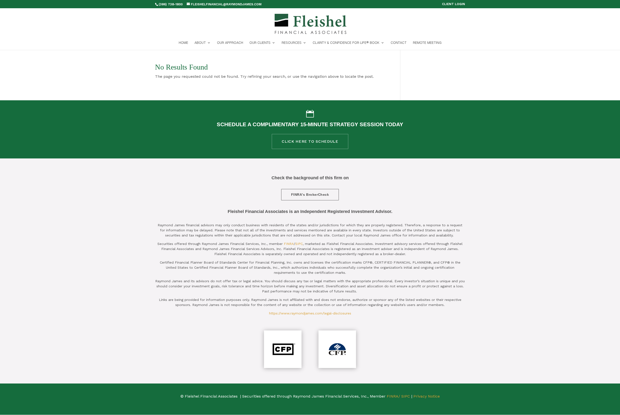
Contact (399, 43)
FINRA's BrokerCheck (310, 194)
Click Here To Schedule (310, 141)
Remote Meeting (427, 43)
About (200, 43)
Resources (292, 43)
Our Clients (260, 43)
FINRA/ (393, 396)
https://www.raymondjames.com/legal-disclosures (310, 313)
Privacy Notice (426, 396)
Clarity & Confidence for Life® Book (346, 43)
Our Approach (230, 43)
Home (183, 43)
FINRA (289, 244)
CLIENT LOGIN (453, 4)
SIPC (299, 244)
